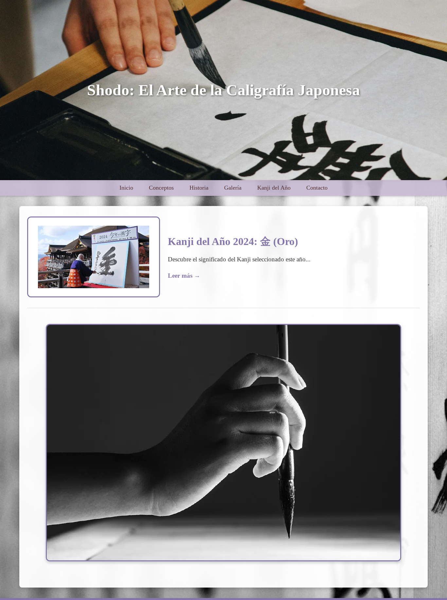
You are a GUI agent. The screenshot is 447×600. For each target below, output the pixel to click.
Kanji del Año (274, 187)
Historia (198, 187)
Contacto (317, 187)
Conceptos (161, 187)
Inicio (126, 187)
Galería (232, 187)
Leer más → (184, 275)
